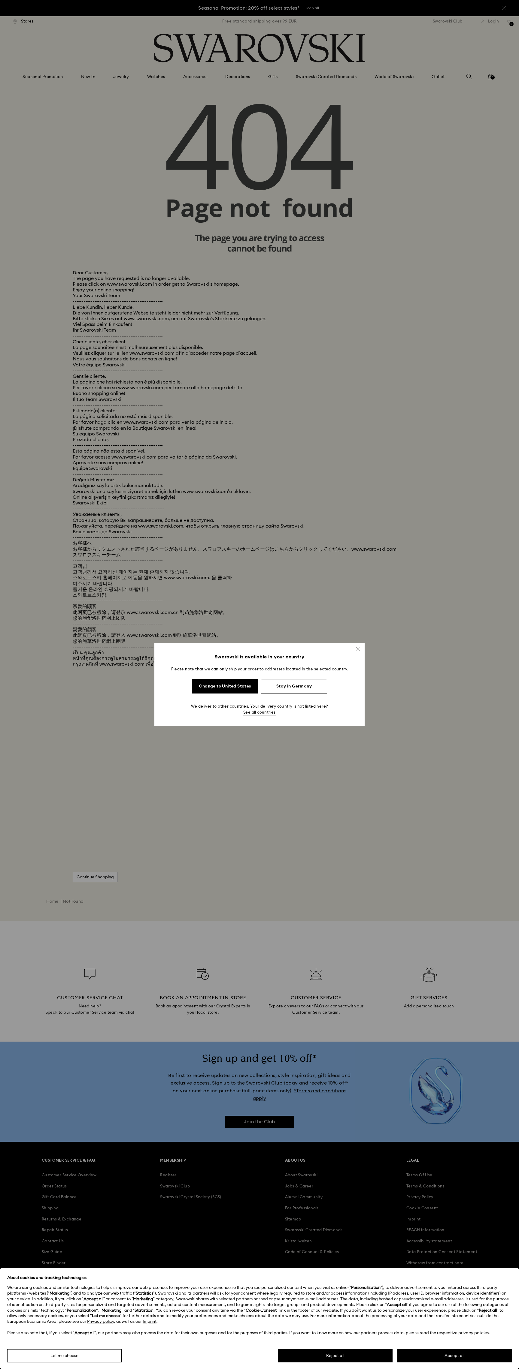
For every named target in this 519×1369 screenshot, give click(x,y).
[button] (358, 649)
